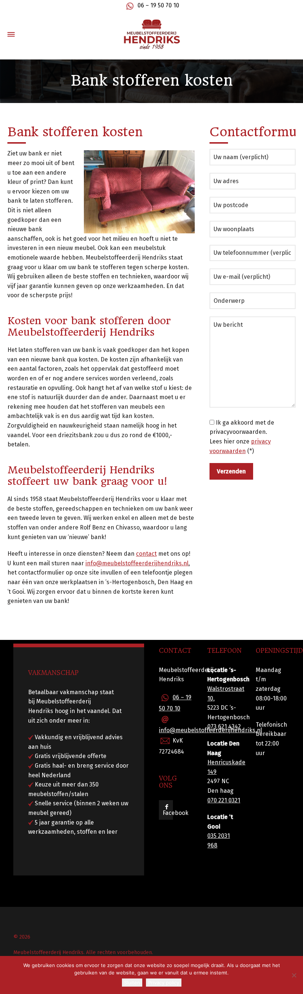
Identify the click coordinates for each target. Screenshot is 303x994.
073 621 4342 (224, 726)
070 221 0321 (223, 800)
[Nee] (293, 975)
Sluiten (132, 983)
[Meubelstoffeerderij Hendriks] (151, 34)
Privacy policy (163, 983)
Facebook (175, 812)
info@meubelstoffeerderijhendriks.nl (136, 563)
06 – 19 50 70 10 (158, 5)
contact (146, 553)
